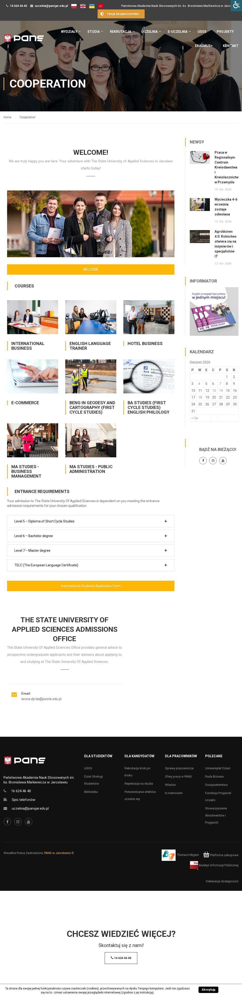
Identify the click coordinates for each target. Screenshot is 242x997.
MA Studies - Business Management (26, 471)
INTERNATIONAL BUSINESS (27, 346)
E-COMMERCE (25, 402)
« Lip (194, 418)
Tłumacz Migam (188, 855)
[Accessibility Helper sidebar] (236, 5)
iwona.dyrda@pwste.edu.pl (41, 699)
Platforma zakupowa (223, 855)
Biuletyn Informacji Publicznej (218, 865)
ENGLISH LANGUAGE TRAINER (90, 346)
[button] (90, 521)
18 (200, 397)
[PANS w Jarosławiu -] (24, 40)
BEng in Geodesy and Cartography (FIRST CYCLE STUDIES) (92, 407)
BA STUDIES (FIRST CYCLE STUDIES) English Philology (148, 407)
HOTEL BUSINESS (145, 343)
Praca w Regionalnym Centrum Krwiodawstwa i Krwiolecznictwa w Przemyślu (227, 167)
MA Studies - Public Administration (90, 469)
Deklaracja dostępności (222, 881)
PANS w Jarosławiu (57, 853)
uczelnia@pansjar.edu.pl (51, 6)
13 (214, 390)
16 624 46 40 (18, 6)
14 (221, 390)
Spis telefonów (23, 800)
